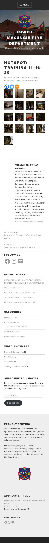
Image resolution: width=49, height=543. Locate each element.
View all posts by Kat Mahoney (29, 221)
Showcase (8, 362)
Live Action (8, 357)
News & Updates (11, 322)
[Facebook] (6, 87)
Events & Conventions (14, 352)
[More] (17, 87)
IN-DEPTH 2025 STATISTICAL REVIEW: (19, 293)
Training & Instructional (14, 366)
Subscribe (13, 403)
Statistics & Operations (14, 337)
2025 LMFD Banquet (12, 288)
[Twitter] (12, 87)
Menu (26, 5)
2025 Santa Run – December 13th (18, 297)
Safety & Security (11, 332)
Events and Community (26, 80)
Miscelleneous (10, 318)
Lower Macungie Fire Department (24, 37)
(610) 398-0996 (10, 506)
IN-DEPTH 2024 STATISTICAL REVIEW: (19, 302)
